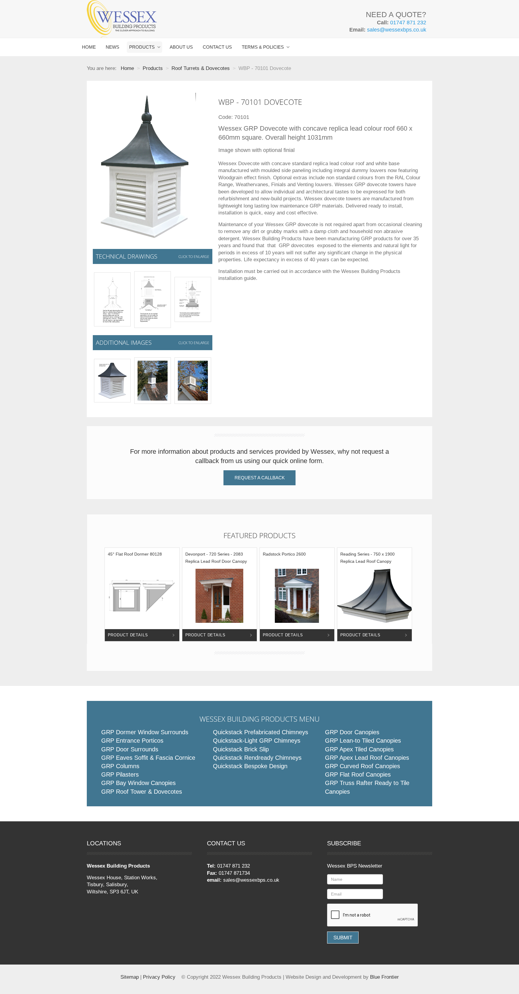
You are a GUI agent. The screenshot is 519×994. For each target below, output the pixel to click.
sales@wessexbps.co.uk (396, 30)
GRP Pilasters (120, 774)
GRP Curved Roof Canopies (362, 766)
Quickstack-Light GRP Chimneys (256, 740)
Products (142, 47)
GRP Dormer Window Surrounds (144, 732)
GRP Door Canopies (352, 732)
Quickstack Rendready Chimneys (257, 757)
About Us (181, 47)
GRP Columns (120, 766)
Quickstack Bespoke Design (250, 766)
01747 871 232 (408, 23)
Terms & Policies (263, 47)
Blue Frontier (384, 977)
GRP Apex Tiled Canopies (359, 749)
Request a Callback (260, 477)
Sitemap (129, 977)
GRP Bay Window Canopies (138, 783)
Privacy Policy (159, 977)
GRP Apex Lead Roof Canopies (367, 757)
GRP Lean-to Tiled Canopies (363, 740)
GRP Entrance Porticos (132, 740)
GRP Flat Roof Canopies (358, 774)
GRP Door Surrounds (129, 749)
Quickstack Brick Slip (241, 749)
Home (89, 47)
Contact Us (217, 47)
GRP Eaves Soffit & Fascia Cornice (148, 757)
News (112, 47)
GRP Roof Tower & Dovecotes (141, 791)
